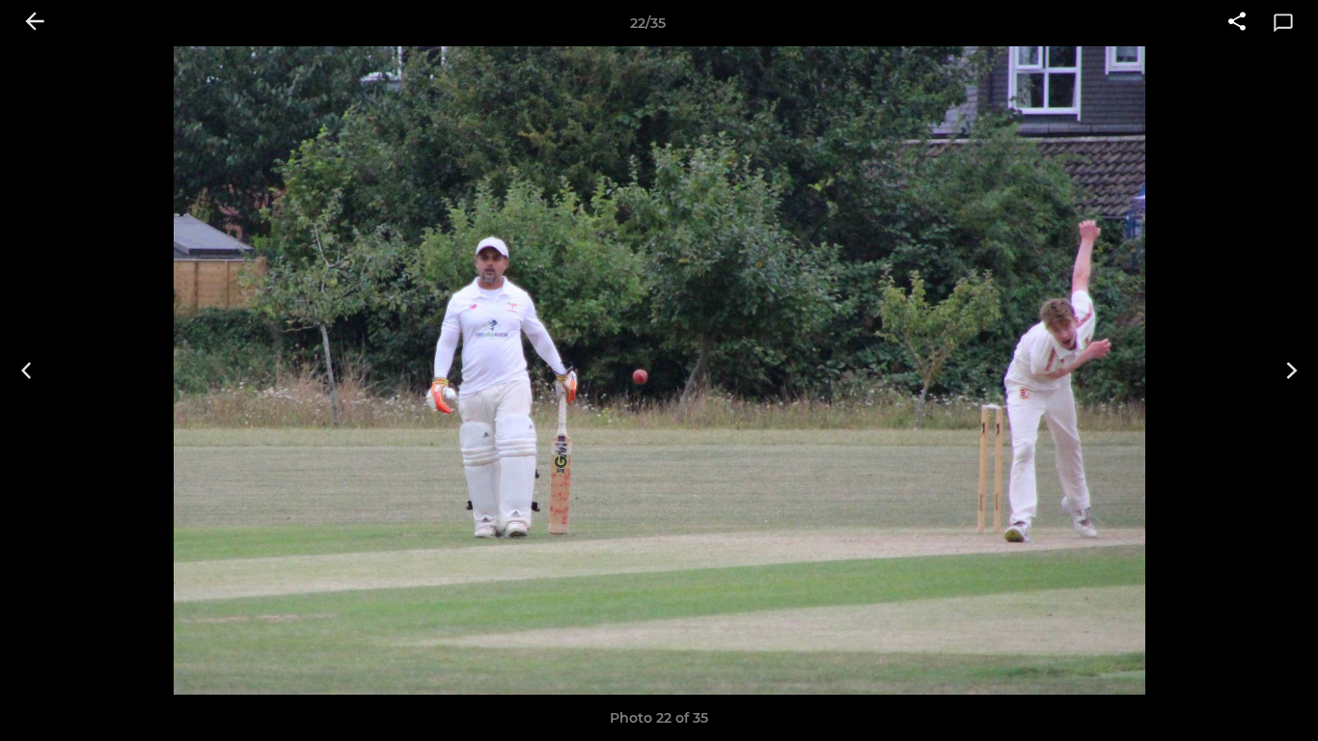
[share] (1237, 23)
